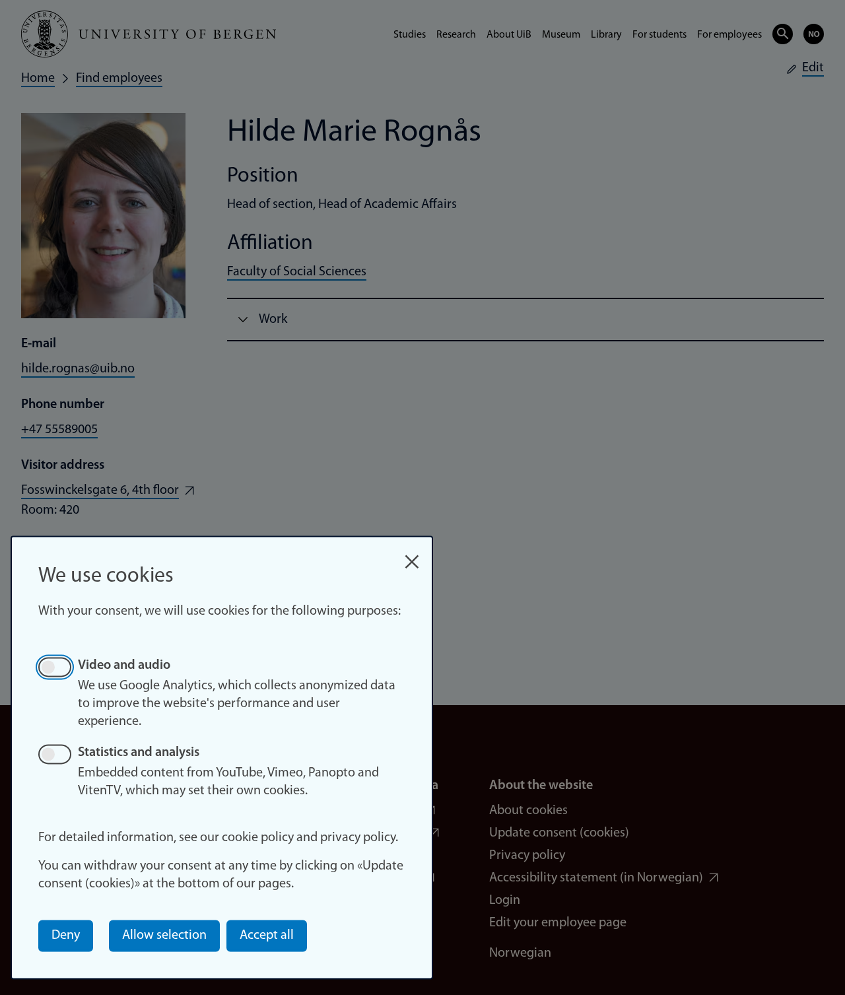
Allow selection (164, 935)
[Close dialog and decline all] (412, 555)
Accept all (267, 935)
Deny (65, 935)
